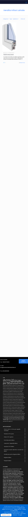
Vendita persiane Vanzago (9, 414)
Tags (11, 19)
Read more (22, 62)
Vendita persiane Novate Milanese (13, 404)
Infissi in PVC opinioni (8, 437)
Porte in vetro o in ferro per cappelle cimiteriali (12, 430)
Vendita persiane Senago (8, 413)
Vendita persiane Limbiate (8, 400)
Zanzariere (4, 513)
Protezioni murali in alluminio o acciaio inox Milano (13, 450)
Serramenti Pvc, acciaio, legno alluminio (12, 512)
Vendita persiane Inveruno (20, 397)
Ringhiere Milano (7, 457)
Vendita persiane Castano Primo (14, 390)
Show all (23, 19)
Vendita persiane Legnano (18, 399)
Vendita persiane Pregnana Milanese (10, 408)
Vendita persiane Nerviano (12, 402)
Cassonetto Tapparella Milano (11, 443)
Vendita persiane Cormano (12, 394)
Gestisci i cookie (6, 515)
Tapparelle (9, 513)
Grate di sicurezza (16, 513)
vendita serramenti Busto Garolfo (15, 419)
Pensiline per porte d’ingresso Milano (12, 454)
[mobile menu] (26, 2)
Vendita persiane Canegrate (12, 388)
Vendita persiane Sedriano (18, 411)
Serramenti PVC (17, 384)
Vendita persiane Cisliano (12, 393)
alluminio (8, 380)
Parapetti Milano (7, 460)
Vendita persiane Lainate (8, 399)
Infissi (22, 512)
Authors (16, 19)
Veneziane (15, 515)
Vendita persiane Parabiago (19, 405)
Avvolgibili (20, 515)
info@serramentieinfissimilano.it (8, 367)
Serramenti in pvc (13, 382)
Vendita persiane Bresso (11, 386)
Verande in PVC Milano (9, 446)
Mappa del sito (17, 509)
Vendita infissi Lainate (8, 54)
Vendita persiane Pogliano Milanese (18, 407)
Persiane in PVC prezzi (9, 433)
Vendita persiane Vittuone (9, 416)
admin (5, 53)
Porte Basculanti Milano (9, 440)
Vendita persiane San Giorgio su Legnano (11, 410)
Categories (5, 19)
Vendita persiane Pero (7, 407)
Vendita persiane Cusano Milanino (14, 396)
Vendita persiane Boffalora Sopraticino (10, 385)
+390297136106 (5, 362)
